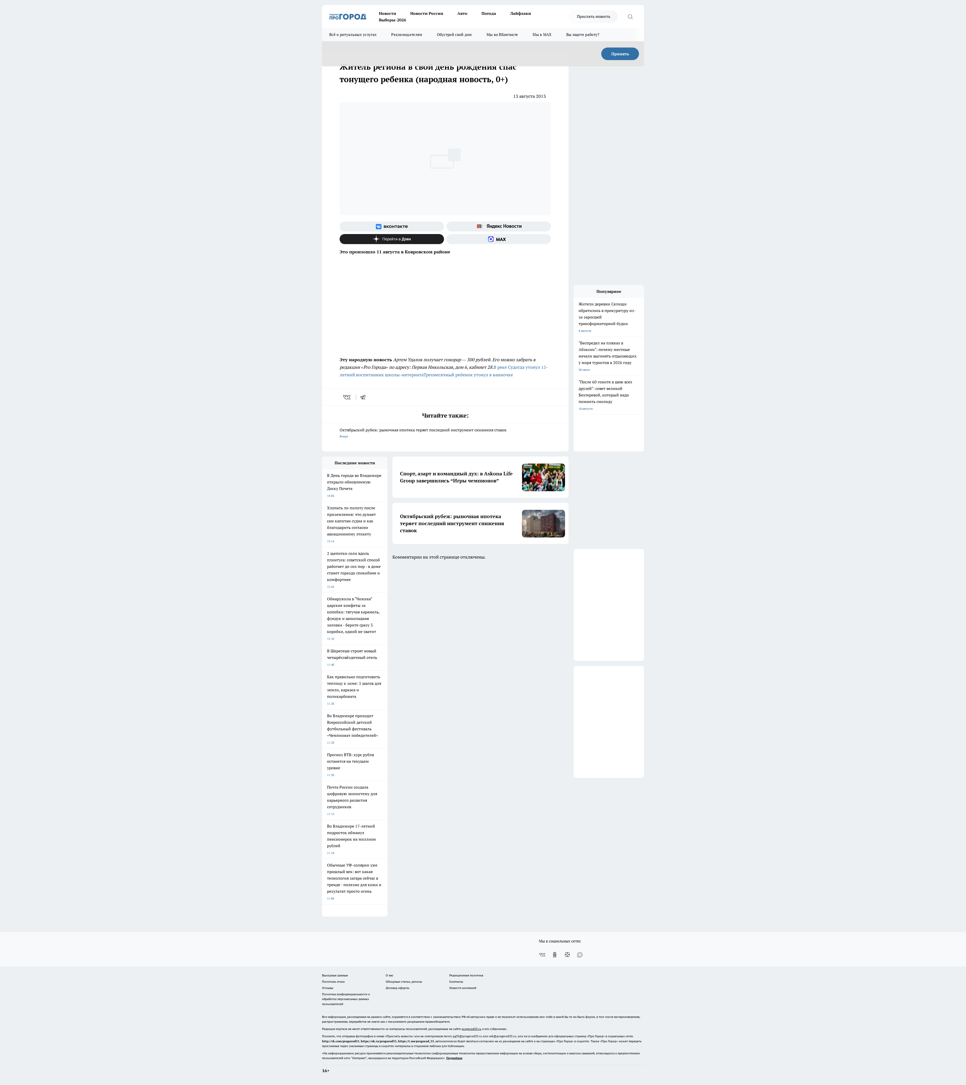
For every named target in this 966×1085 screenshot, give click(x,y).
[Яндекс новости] (499, 226)
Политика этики (333, 981)
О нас (389, 975)
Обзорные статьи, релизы (404, 981)
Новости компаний (462, 988)
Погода (488, 13)
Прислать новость (593, 16)
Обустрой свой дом (454, 34)
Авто (462, 13)
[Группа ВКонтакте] (392, 226)
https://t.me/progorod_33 (416, 1041)
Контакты (456, 981)
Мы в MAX (542, 34)
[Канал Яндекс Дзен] (392, 239)
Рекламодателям (406, 34)
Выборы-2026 (392, 19)
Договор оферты (397, 988)
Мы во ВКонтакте (502, 34)
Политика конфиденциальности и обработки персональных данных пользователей (346, 999)
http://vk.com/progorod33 (340, 1041)
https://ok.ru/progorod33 (378, 1041)
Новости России (426, 13)
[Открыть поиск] (630, 17)
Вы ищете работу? (582, 34)
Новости (387, 13)
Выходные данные (335, 975)
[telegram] (364, 397)
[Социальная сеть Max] (499, 239)
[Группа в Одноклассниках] (554, 955)
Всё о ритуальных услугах (353, 34)
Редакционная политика (466, 975)
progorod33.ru (471, 1029)
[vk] (347, 397)
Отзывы (327, 988)
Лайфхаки (520, 13)
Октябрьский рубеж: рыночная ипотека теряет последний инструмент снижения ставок (423, 432)
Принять (620, 53)
